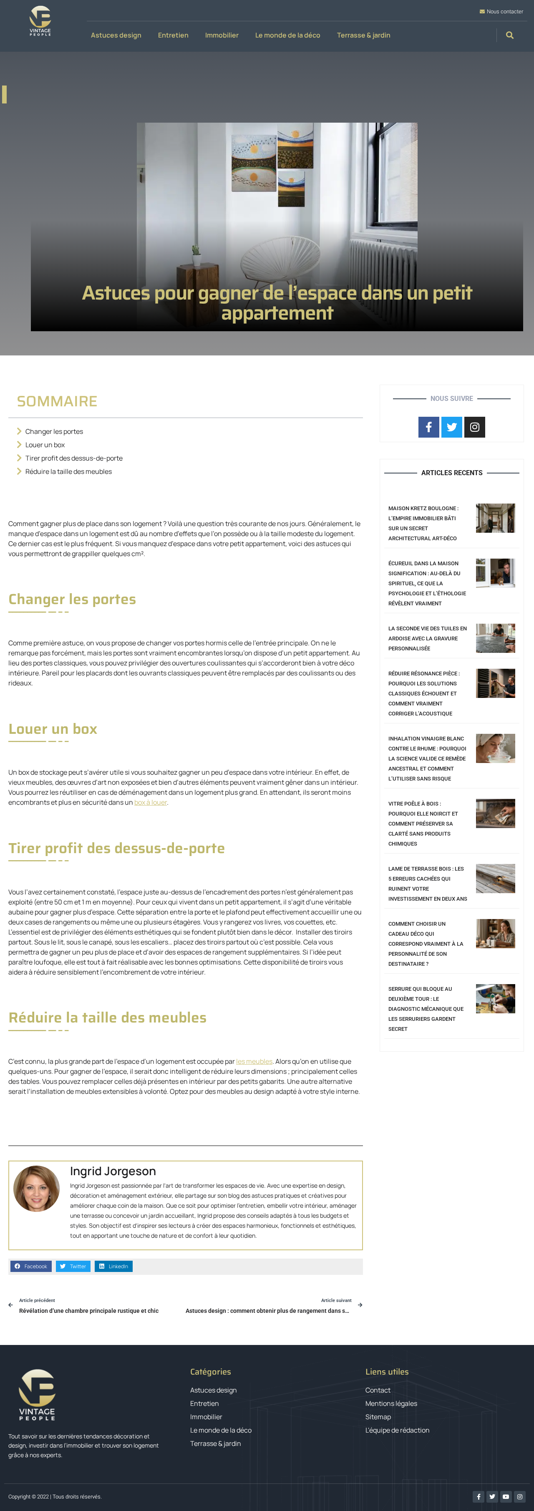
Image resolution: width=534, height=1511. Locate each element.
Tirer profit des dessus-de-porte (74, 458)
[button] (510, 35)
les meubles (254, 1061)
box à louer (150, 802)
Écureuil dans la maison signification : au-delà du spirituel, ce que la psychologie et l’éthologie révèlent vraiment (427, 583)
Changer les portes (54, 431)
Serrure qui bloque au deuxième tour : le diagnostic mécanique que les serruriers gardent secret (425, 1009)
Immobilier (222, 35)
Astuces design (116, 35)
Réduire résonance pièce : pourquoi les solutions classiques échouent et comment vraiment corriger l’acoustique (424, 693)
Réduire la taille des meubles (68, 471)
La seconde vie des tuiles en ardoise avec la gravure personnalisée (427, 638)
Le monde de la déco (287, 35)
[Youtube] (506, 1497)
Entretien (173, 35)
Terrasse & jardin (363, 35)
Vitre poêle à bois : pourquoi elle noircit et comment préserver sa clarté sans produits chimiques (423, 824)
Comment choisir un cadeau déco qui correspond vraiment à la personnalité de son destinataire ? (425, 944)
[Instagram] (520, 1497)
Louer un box (45, 444)
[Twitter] (492, 1497)
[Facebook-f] (478, 1497)
